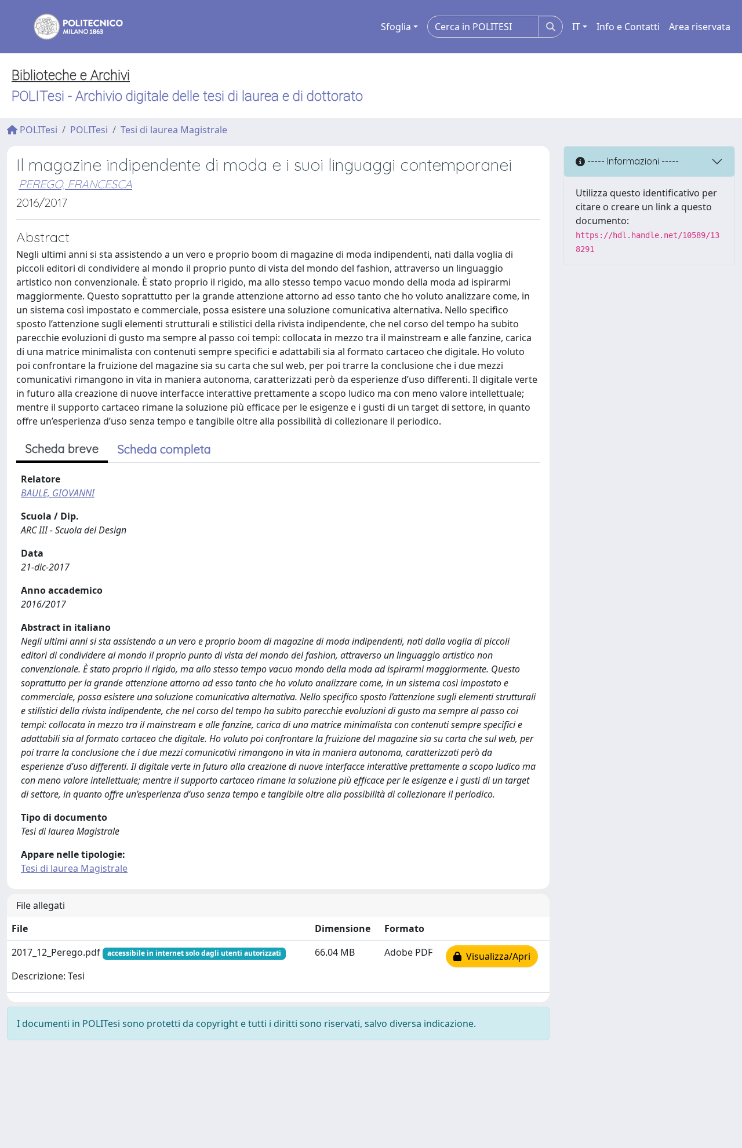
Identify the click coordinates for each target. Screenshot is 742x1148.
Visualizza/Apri (495, 956)
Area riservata (699, 26)
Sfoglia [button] (396, 26)
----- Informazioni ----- (632, 161)
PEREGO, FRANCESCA (75, 184)
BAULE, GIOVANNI (57, 493)
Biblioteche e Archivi (71, 75)
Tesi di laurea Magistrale (174, 129)
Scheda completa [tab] (164, 449)
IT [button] (576, 26)
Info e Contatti (628, 26)
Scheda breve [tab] (62, 448)
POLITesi (37, 129)
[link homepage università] (70, 26)
